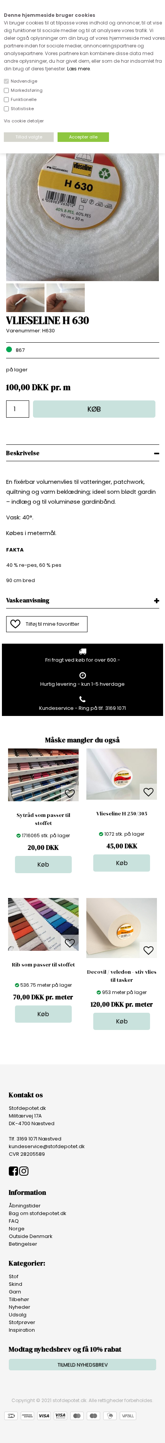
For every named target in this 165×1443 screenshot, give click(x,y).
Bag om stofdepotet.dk (37, 1213)
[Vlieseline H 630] (82, 279)
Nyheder (19, 1307)
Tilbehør (19, 1299)
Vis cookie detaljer (24, 121)
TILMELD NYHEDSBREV (83, 1364)
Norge (17, 1228)
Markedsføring (27, 90)
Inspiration (22, 1330)
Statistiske (22, 109)
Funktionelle (23, 99)
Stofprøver (22, 1322)
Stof (13, 1276)
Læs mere (78, 68)
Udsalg (17, 1314)
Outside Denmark (31, 1236)
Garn (15, 1291)
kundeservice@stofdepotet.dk (47, 1146)
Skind (15, 1284)
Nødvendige (24, 81)
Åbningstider (25, 1205)
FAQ (14, 1221)
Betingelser (23, 1244)
